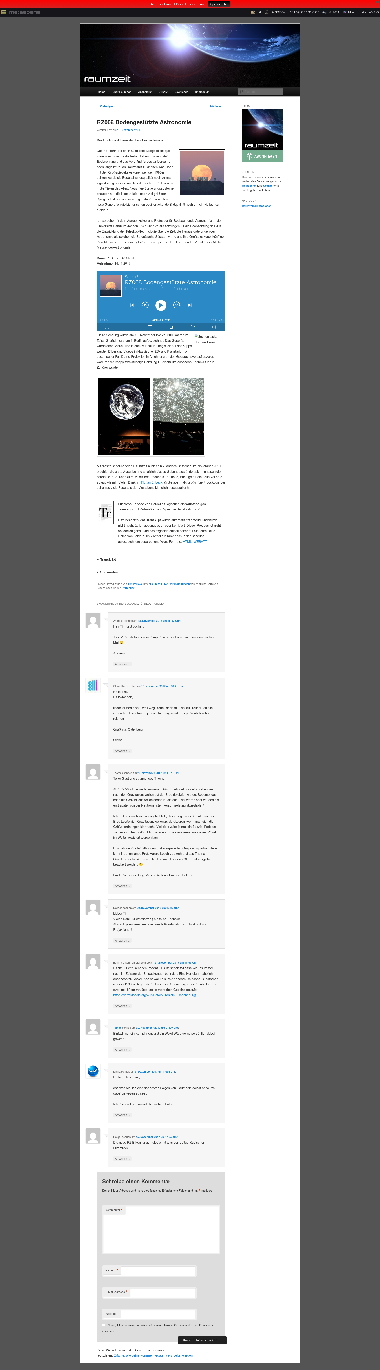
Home (101, 92)
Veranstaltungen (179, 584)
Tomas (117, 1028)
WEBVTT (200, 541)
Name (112, 1270)
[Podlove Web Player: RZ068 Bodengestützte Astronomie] (161, 301)
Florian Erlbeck (152, 482)
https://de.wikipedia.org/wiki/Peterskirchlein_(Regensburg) (154, 994)
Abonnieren (145, 92)
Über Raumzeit (121, 92)
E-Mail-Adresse (116, 1291)
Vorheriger (105, 106)
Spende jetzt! (219, 4)
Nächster (217, 106)
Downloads (181, 92)
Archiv (163, 92)
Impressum (202, 92)
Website (110, 1313)
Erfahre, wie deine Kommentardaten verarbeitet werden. (154, 1355)
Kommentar (114, 1209)
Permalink (128, 588)
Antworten (122, 664)
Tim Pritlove (135, 584)
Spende (268, 186)
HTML (187, 541)
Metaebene (249, 186)
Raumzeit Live (159, 584)
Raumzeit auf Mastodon (256, 206)
